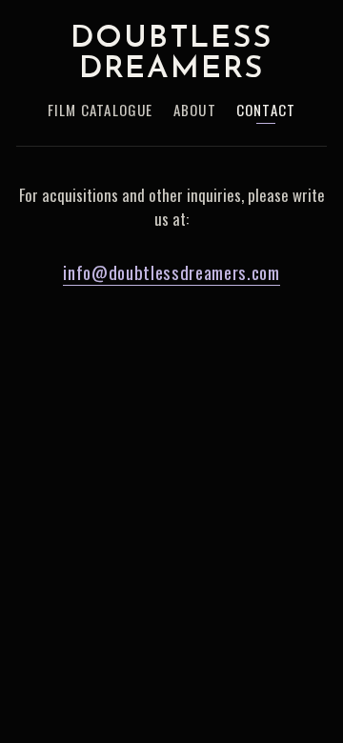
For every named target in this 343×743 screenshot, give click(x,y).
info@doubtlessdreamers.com (171, 271)
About (194, 111)
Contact (265, 111)
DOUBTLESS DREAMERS (171, 54)
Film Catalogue (100, 111)
